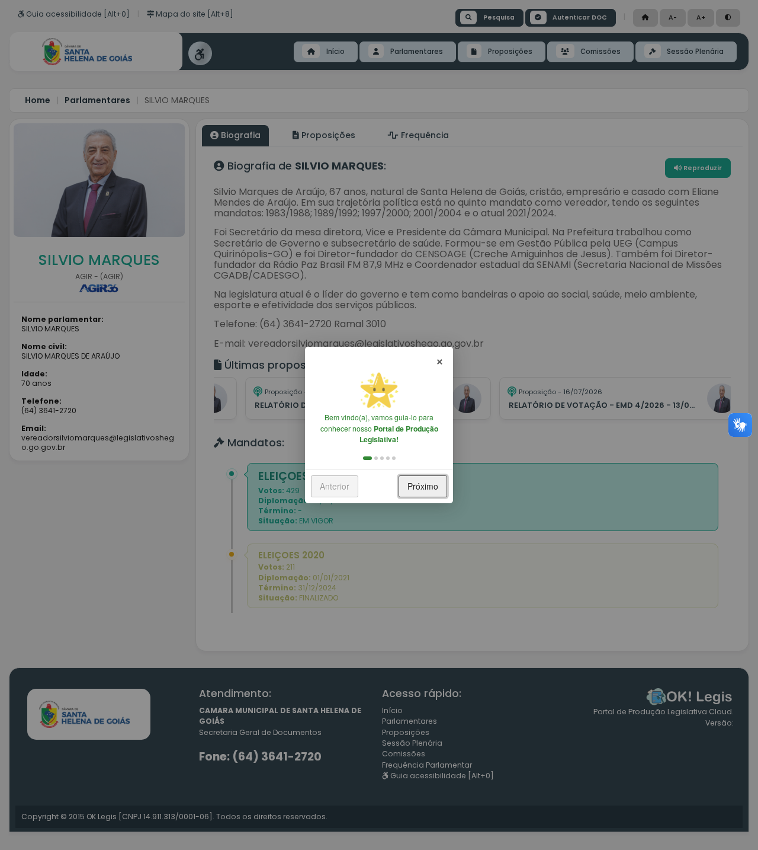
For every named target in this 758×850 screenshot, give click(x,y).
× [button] (440, 359)
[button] (367, 458)
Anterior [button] (334, 486)
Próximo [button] (422, 486)
